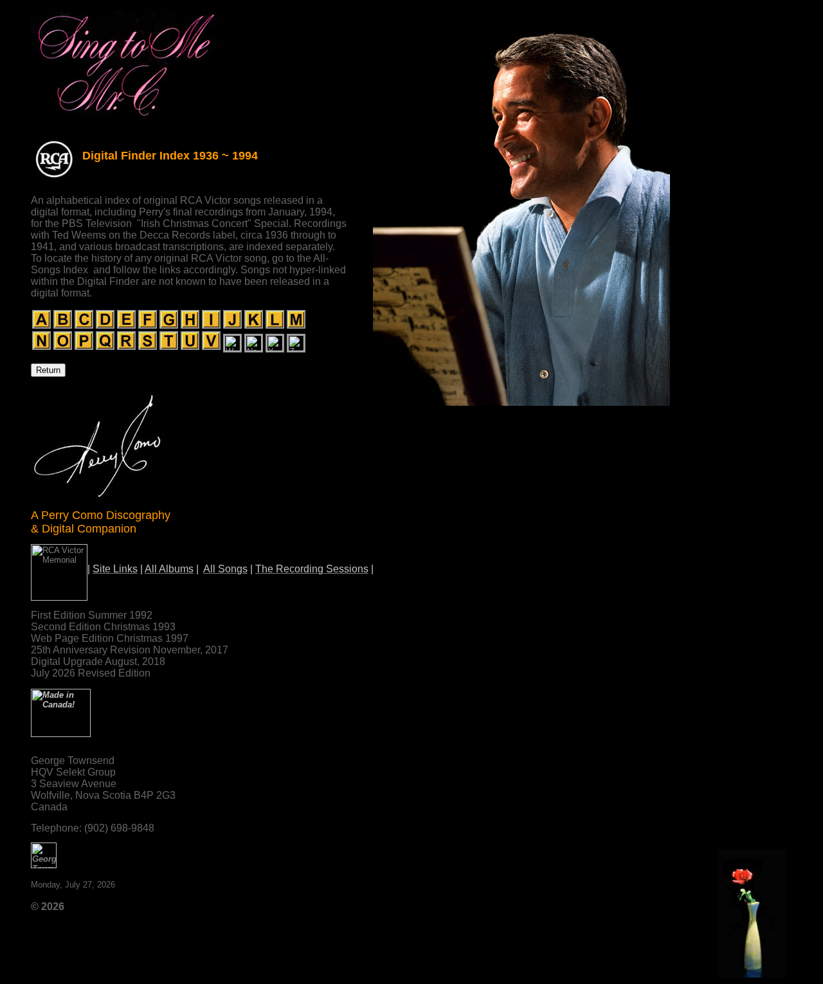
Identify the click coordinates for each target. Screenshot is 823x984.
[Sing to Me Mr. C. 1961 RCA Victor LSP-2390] (127, 117)
